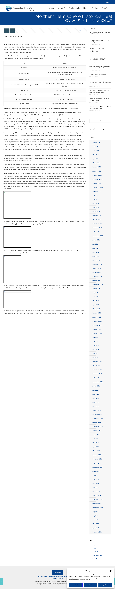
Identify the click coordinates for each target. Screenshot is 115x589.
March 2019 (96, 491)
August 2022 (96, 337)
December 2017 (97, 532)
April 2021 (95, 402)
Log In (107, 2)
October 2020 (96, 422)
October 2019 (96, 463)
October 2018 (96, 503)
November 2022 (97, 325)
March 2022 (96, 357)
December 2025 (97, 175)
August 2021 (96, 386)
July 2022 (95, 341)
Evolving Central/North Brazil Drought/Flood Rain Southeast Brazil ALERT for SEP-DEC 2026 (100, 50)
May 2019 (95, 483)
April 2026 (95, 159)
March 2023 (96, 309)
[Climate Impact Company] (20, 8)
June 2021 (95, 394)
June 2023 (95, 297)
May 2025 (95, 203)
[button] (111, 571)
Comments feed (97, 555)
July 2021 (95, 390)
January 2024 (96, 268)
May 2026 (95, 155)
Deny (90, 585)
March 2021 (96, 406)
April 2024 (95, 256)
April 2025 (95, 207)
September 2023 (97, 284)
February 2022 (97, 361)
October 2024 (96, 232)
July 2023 (95, 292)
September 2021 (97, 382)
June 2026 (95, 151)
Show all (82, 31)
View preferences (105, 585)
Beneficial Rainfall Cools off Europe (98, 74)
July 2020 (95, 434)
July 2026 (95, 146)
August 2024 (96, 240)
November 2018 (97, 499)
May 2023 (95, 301)
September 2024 (97, 236)
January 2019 (96, 495)
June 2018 (95, 520)
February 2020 (97, 455)
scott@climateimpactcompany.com (59, 576)
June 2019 (95, 479)
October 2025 (96, 183)
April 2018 (95, 528)
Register (95, 545)
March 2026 (96, 163)
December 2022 (97, 321)
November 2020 (97, 418)
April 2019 (95, 487)
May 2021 (95, 398)
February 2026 (97, 167)
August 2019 (96, 471)
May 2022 (95, 349)
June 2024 (95, 248)
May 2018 (95, 524)
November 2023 (97, 276)
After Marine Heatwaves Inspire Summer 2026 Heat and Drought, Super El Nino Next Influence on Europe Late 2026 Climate (100, 82)
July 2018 (95, 516)
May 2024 (95, 252)
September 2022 (97, 333)
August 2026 (96, 142)
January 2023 (96, 317)
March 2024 (96, 260)
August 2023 (96, 288)
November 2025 (97, 179)
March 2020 (96, 451)
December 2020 (97, 414)
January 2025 (96, 219)
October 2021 (96, 378)
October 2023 (96, 280)
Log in (94, 548)
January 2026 (96, 171)
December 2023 (97, 272)
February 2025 (97, 215)
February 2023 (97, 313)
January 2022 (96, 365)
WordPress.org (97, 559)
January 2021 (96, 410)
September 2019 (97, 467)
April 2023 (95, 305)
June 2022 (95, 345)
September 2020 (97, 426)
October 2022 (96, 329)
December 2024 (97, 224)
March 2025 (96, 211)
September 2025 (97, 187)
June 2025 (95, 199)
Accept (76, 585)
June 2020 (95, 438)
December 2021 (97, 370)
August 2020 (96, 430)
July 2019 (95, 475)
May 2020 (95, 443)
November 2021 (97, 374)
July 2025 (95, 195)
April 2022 (95, 353)
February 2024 (97, 264)
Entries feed (96, 552)
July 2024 (95, 244)
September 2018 (97, 507)
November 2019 (97, 459)
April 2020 (95, 447)
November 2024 (97, 228)
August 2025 (96, 191)
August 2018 (96, 511)
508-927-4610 (42, 576)
